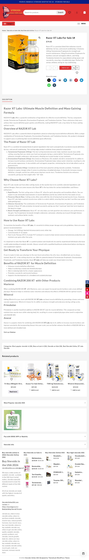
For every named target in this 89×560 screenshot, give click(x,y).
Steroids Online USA (32, 558)
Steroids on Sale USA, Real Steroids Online (20, 30)
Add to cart (65, 68)
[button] (39, 38)
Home (4, 30)
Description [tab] (7, 99)
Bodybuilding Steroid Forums (12, 509)
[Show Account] (76, 12)
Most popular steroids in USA (22, 346)
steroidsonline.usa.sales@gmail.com (14, 468)
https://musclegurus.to (10, 507)
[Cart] (84, 13)
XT (41, 187)
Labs (13, 118)
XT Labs (30, 225)
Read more (13, 392)
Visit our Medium (10, 332)
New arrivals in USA (40, 346)
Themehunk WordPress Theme (59, 558)
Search (60, 12)
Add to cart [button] (35, 390)
